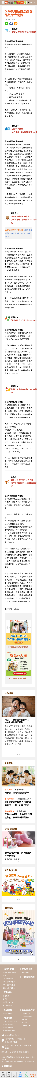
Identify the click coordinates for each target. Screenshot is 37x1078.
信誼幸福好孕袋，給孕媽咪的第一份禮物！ (18, 854)
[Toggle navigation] (3, 2)
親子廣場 (14, 1075)
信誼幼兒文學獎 (8, 1024)
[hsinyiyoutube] (7, 1066)
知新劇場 (24, 1019)
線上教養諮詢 (7, 1005)
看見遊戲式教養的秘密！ (18, 678)
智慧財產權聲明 (24, 1052)
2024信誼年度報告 (9, 985)
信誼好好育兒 (9, 1039)
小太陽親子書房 (27, 1016)
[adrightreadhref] (18, 884)
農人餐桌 (24, 1023)
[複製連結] (15, 23)
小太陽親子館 (26, 1013)
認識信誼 (4, 1052)
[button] (28, 2)
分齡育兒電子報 (8, 1002)
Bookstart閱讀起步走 (10, 1021)
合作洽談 (13, 1052)
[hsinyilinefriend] (3, 1066)
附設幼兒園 (27, 968)
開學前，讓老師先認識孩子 (17, 792)
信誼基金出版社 (8, 1013)
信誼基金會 (9, 968)
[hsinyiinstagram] (10, 1066)
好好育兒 (6, 996)
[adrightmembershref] (18, 840)
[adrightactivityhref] (18, 933)
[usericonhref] (33, 2)
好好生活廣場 (28, 1009)
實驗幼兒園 (25, 972)
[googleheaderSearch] (31, 2)
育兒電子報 (3, 1075)
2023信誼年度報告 (9, 982)
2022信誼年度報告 (9, 979)
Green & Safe (26, 1026)
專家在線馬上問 (33, 1075)
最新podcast (20, 1075)
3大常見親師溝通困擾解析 (18, 647)
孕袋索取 (8, 1075)
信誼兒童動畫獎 (8, 1027)
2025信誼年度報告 (9, 988)
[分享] (6, 23)
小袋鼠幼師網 (28, 976)
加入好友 (26, 1075)
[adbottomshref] (18, 632)
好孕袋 (5, 999)
